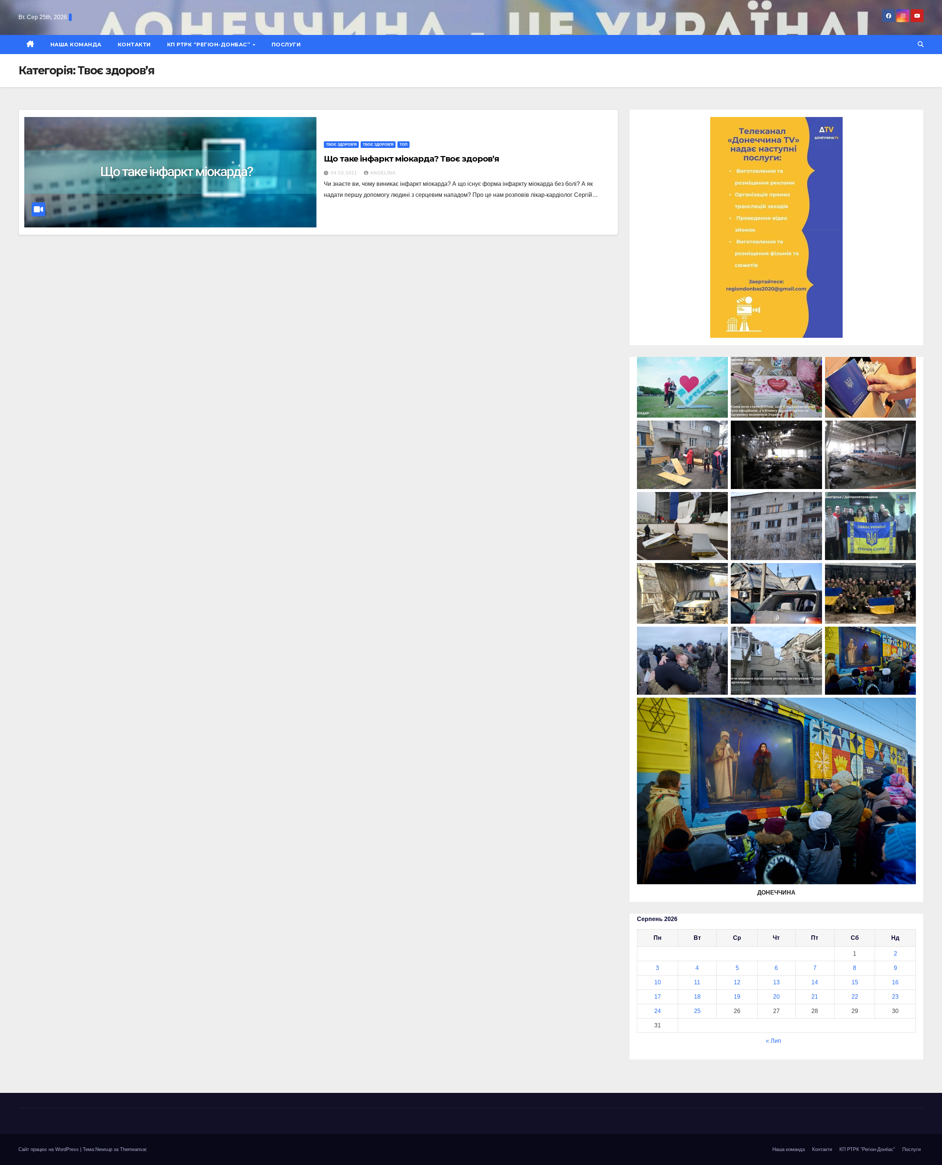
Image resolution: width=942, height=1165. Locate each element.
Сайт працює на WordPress (49, 1149)
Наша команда (76, 44)
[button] (921, 44)
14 (814, 982)
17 (657, 997)
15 (854, 982)
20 (776, 997)
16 (895, 982)
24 (657, 1011)
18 (697, 997)
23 (895, 997)
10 (657, 982)
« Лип (773, 1041)
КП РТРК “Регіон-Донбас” (209, 44)
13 (776, 982)
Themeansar (133, 1149)
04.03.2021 (345, 173)
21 (814, 997)
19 (737, 997)
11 (697, 982)
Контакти (134, 44)
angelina (383, 173)
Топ (403, 144)
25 (697, 1011)
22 (854, 997)
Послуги (286, 44)
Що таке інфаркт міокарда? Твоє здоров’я (411, 159)
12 (737, 982)
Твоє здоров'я (341, 144)
